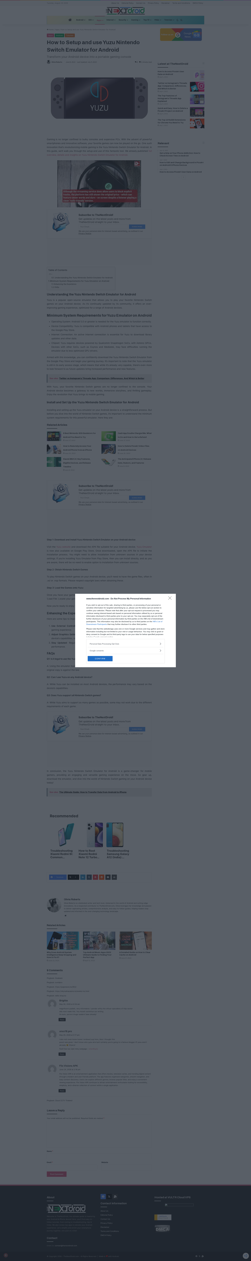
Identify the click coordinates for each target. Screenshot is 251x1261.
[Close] (170, 598)
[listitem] (125, 643)
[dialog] (125, 630)
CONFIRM (100, 659)
